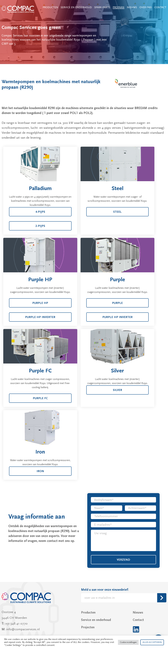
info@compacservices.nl (23, 629)
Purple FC (40, 398)
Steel (117, 212)
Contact (160, 7)
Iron (40, 471)
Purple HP (40, 303)
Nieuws (132, 7)
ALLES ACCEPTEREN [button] (152, 642)
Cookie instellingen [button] (128, 642)
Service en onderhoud (76, 7)
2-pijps (40, 226)
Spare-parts (102, 7)
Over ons (145, 7)
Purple (117, 303)
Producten (50, 7)
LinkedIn (136, 629)
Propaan (118, 7)
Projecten (87, 627)
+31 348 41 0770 (16, 623)
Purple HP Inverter (40, 317)
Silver (117, 390)
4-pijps (40, 212)
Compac (18, 9)
